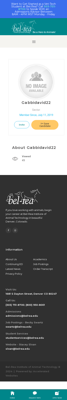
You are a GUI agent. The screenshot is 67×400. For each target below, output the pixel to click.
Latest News (13, 268)
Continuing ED (14, 264)
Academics (40, 259)
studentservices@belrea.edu (25, 337)
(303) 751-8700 (15, 304)
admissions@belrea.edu (22, 315)
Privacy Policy (14, 273)
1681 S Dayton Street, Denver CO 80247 (31, 293)
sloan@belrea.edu (18, 348)
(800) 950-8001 (35, 304)
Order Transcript (43, 268)
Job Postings (40, 264)
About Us (11, 259)
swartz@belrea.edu (18, 326)
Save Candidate (44, 124)
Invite (22, 124)
